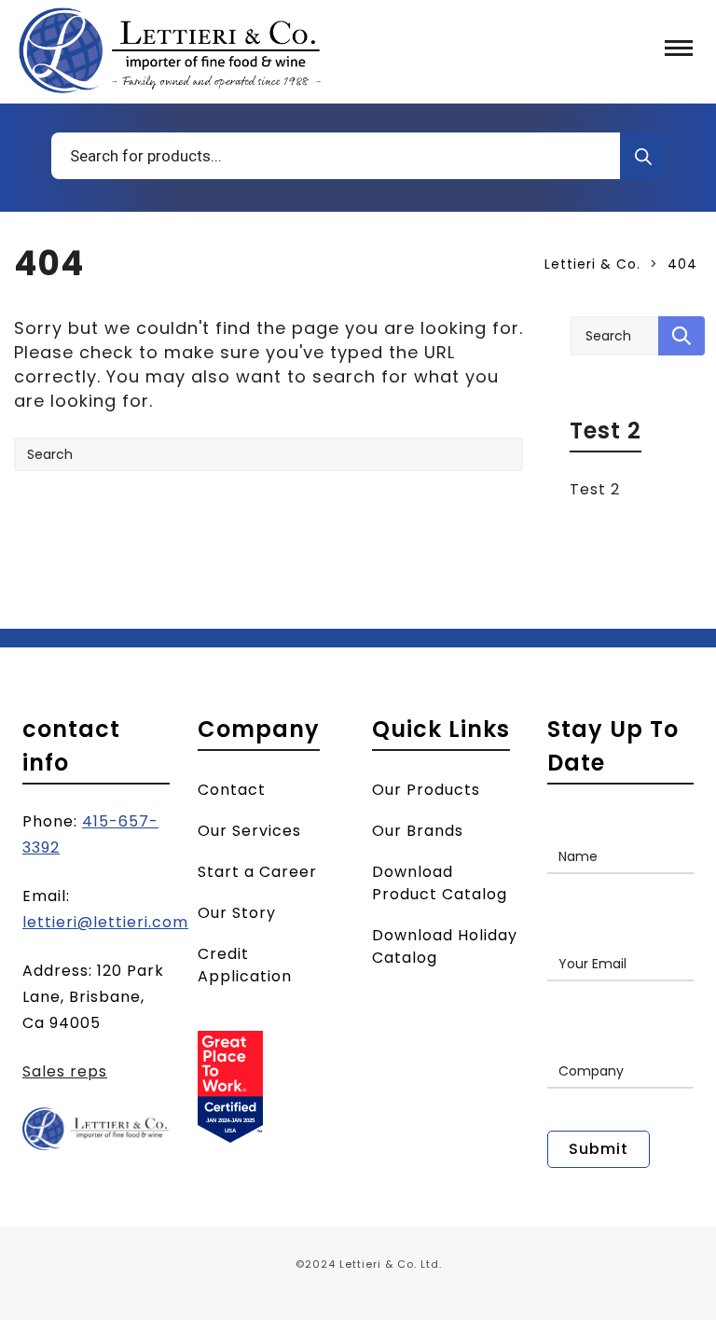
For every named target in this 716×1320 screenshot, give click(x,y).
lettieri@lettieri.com (105, 922)
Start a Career (257, 871)
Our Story (237, 913)
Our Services (249, 830)
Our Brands (417, 830)
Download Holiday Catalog (444, 946)
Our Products (426, 789)
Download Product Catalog (439, 883)
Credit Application (245, 965)
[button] (679, 50)
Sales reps (64, 1071)
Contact (232, 789)
